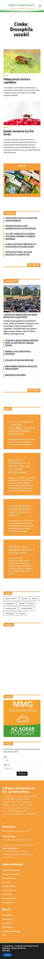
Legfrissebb (9, 213)
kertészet (21, 603)
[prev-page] (5, 157)
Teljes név (6, 765)
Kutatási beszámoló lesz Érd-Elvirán (19, 132)
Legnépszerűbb (11, 281)
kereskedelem (9, 603)
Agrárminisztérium (11, 598)
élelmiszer (22, 613)
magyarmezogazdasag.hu (21, 5)
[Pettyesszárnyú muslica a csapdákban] (22, 61)
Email (5, 757)
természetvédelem (26, 608)
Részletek (6, 950)
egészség (24, 598)
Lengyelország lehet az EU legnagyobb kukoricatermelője (21, 219)
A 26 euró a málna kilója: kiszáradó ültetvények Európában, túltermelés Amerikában (20, 236)
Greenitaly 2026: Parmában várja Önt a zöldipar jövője (21, 550)
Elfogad (7, 955)
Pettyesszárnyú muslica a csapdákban (17, 80)
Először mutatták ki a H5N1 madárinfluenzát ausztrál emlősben (20, 227)
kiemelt (31, 603)
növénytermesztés (10, 608)
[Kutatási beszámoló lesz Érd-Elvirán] (22, 113)
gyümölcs (35, 598)
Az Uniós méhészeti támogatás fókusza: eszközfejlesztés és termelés (20, 511)
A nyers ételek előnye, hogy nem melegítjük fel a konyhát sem (18, 253)
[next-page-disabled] (9, 157)
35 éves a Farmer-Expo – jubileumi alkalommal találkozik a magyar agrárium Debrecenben (21, 428)
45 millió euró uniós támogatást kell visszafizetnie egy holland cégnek (20, 245)
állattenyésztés (10, 613)
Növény (6, 75)
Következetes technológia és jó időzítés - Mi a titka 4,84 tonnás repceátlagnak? (19, 466)
